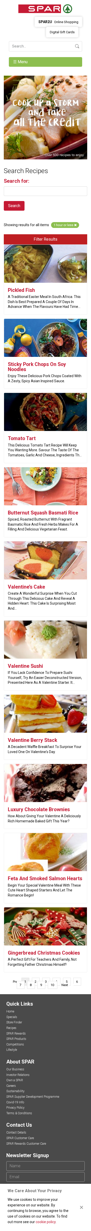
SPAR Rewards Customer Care (26, 1143)
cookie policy (46, 1222)
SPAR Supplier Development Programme (32, 1097)
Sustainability (15, 1091)
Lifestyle (11, 1050)
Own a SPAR (14, 1080)
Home (10, 1011)
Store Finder (14, 1022)
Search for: (16, 181)
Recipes (11, 1028)
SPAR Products (16, 1039)
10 (52, 985)
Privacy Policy (15, 1107)
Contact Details (16, 1132)
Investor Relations (18, 1075)
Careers (11, 1086)
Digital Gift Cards (62, 32)
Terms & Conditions (19, 1113)
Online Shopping (58, 22)
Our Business (15, 1069)
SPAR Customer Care (20, 1138)
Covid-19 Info (15, 1102)
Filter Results (45, 239)
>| (72, 985)
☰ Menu (21, 61)
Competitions (15, 1044)
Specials (11, 1017)
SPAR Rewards (16, 1033)
